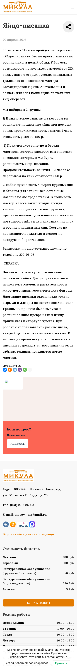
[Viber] (20, 370)
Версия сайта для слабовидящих (29, 534)
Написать (17, 443)
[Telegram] (15, 370)
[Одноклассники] (10, 370)
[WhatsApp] (25, 370)
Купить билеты (38, 603)
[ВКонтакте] (5, 370)
